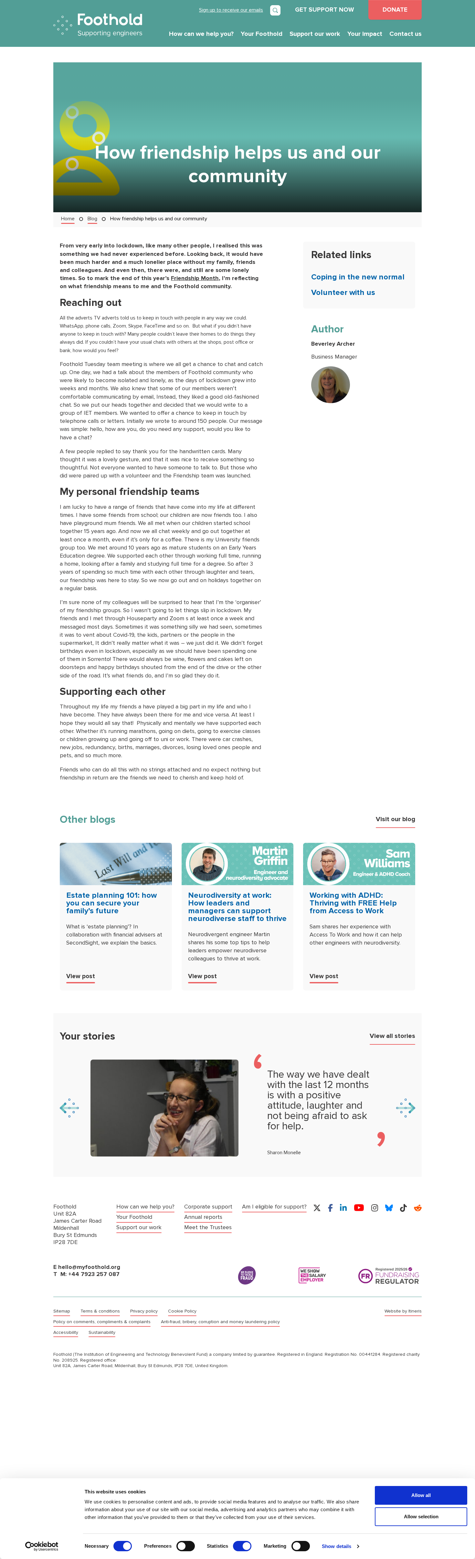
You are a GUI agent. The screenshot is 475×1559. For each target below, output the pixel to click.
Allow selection (421, 1516)
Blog (92, 218)
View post (80, 976)
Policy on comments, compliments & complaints (102, 1321)
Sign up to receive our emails (231, 10)
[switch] (185, 1546)
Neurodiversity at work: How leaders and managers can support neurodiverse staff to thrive (237, 907)
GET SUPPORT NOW (324, 9)
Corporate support (208, 1206)
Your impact (364, 34)
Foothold (97, 25)
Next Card (405, 1108)
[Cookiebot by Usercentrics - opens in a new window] (42, 1546)
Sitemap (61, 1311)
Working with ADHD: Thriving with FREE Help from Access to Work (353, 903)
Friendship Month (195, 278)
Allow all (421, 1495)
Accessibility (65, 1332)
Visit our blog (395, 819)
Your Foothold (261, 34)
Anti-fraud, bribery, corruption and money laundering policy (220, 1321)
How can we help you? (201, 34)
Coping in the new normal (358, 277)
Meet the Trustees (208, 1227)
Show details (336, 1546)
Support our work (315, 34)
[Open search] (275, 10)
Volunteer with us (343, 292)
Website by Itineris (403, 1311)
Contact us (405, 34)
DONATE (395, 9)
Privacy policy (144, 1311)
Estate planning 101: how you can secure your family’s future (111, 903)
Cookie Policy (182, 1311)
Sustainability (102, 1332)
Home (68, 218)
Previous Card (69, 1108)
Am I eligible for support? (274, 1206)
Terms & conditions (100, 1311)
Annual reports (203, 1217)
